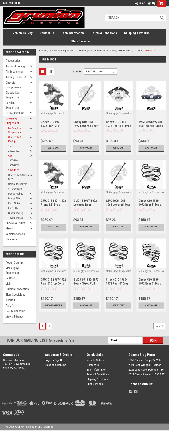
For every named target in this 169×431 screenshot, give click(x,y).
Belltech (10, 278)
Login (137, 3)
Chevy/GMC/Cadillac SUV (19, 177)
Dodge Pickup (15, 193)
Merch (9, 228)
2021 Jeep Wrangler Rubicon (144, 365)
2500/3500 (13, 150)
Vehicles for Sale (16, 234)
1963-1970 (13, 165)
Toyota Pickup (15, 217)
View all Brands (15, 316)
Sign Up (150, 3)
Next (158, 326)
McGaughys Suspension (14, 130)
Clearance (12, 239)
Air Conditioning (15, 66)
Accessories (13, 61)
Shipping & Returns (136, 33)
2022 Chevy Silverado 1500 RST (146, 374)
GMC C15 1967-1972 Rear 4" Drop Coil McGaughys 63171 (85, 283)
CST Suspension (15, 311)
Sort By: (77, 71)
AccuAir (10, 300)
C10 (10, 155)
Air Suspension (14, 71)
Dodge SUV (14, 198)
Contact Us (47, 33)
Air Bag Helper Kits (17, 77)
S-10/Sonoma (15, 188)
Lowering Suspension (13, 121)
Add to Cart (53, 148)
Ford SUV (13, 208)
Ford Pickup (14, 203)
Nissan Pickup (15, 213)
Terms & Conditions (104, 33)
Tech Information (72, 33)
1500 (10, 146)
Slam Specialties (15, 294)
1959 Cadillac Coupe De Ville (144, 360)
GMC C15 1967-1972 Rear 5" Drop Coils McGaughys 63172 (53, 283)
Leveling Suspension (13, 105)
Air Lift (10, 305)
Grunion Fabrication (17, 289)
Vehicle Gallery (23, 33)
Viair (8, 284)
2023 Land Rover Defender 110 (146, 369)
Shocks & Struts (15, 223)
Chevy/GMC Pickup (14, 139)
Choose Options (53, 305)
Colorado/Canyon (17, 183)
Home (42, 50)
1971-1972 (13, 170)
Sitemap (48, 426)
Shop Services (80, 41)
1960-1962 (13, 160)
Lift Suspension (15, 113)
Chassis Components (13, 85)
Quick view (53, 107)
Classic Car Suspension (13, 95)
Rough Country (14, 263)
